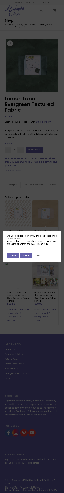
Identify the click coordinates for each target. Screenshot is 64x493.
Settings (39, 255)
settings (43, 244)
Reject (26, 255)
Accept (13, 255)
